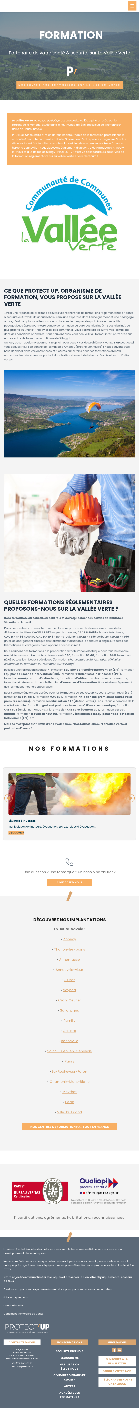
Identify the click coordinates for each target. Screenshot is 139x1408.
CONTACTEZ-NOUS (69, 882)
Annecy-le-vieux (70, 969)
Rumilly (69, 1020)
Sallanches (69, 1010)
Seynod (69, 990)
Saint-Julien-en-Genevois (69, 1051)
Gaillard (69, 1030)
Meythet (69, 1091)
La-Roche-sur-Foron (69, 1071)
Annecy (69, 939)
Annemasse (69, 959)
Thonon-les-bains (69, 949)
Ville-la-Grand (69, 1112)
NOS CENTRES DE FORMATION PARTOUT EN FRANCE (69, 1127)
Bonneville (69, 1041)
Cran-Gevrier (69, 1000)
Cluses (69, 980)
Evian (69, 1102)
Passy (70, 1061)
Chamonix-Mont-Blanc (70, 1081)
